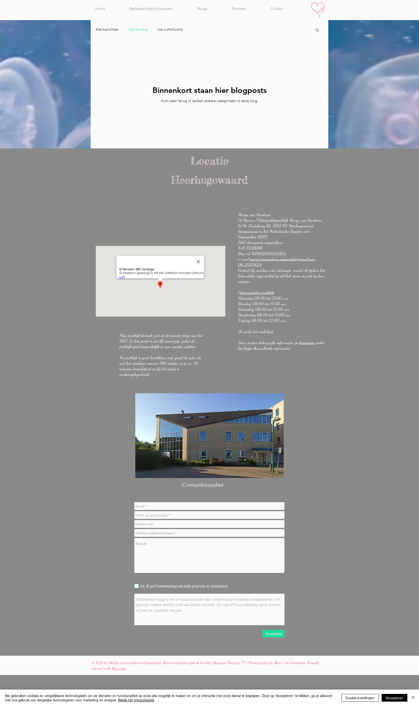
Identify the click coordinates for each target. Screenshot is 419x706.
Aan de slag (138, 29)
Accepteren (394, 697)
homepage (307, 342)
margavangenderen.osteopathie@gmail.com (282, 259)
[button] (317, 30)
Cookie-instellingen (360, 697)
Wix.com (119, 668)
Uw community (170, 29)
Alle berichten (107, 29)
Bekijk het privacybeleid (136, 700)
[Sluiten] (413, 697)
